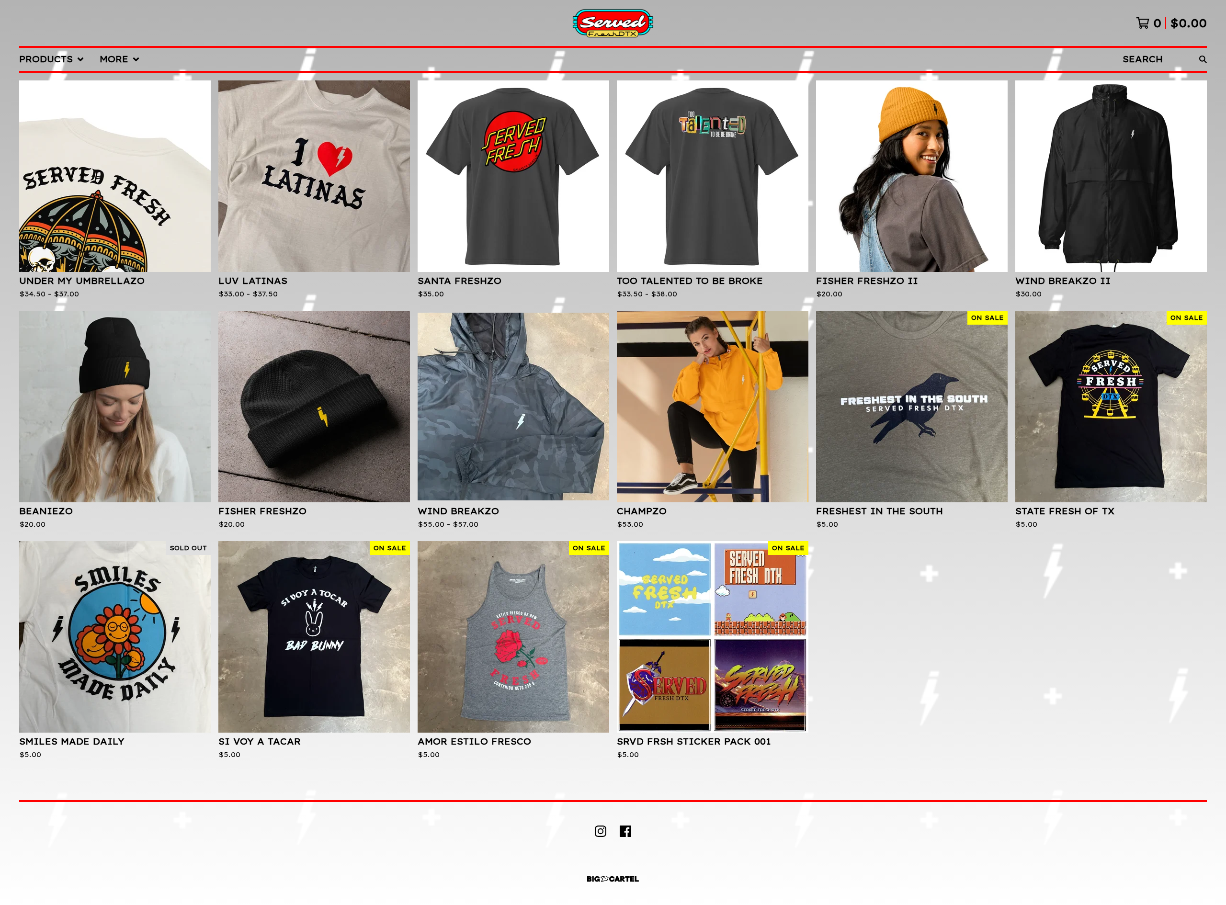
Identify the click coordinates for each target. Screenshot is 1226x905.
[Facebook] (625, 831)
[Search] (1203, 59)
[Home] (613, 23)
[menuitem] (51, 59)
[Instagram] (600, 831)
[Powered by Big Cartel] (613, 879)
